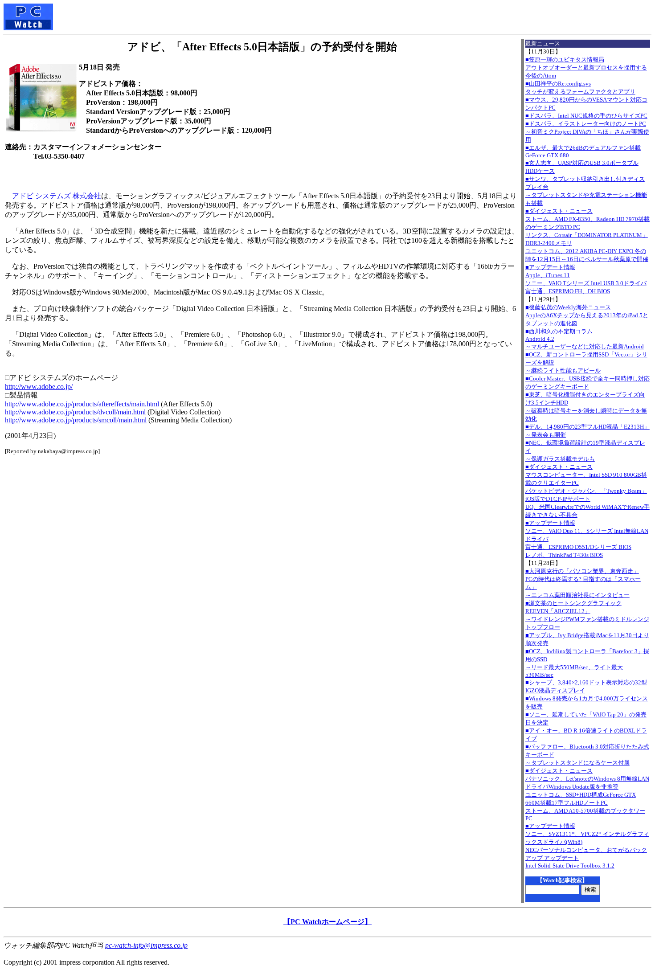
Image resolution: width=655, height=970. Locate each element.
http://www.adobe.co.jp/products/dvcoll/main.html (75, 412)
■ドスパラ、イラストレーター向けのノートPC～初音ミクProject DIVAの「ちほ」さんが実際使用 (587, 131)
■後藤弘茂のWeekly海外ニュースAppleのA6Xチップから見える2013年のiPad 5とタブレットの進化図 (586, 315)
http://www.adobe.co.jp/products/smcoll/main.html (76, 420)
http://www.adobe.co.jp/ (39, 386)
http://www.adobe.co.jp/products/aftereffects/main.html (82, 404)
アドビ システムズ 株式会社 (56, 196)
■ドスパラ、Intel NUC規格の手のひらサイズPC (586, 115)
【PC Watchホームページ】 (327, 921)
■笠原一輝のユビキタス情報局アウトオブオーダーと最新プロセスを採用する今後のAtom (586, 67)
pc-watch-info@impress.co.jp (146, 945)
